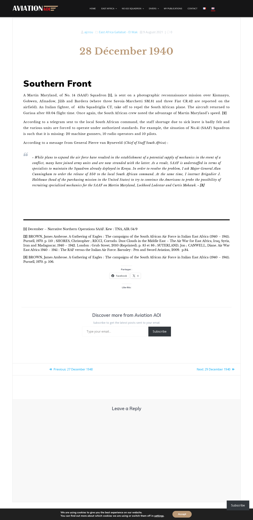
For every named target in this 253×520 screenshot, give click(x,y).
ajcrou (88, 32)
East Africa (106, 32)
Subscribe (160, 331)
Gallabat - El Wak (126, 32)
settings (159, 516)
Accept (182, 514)
